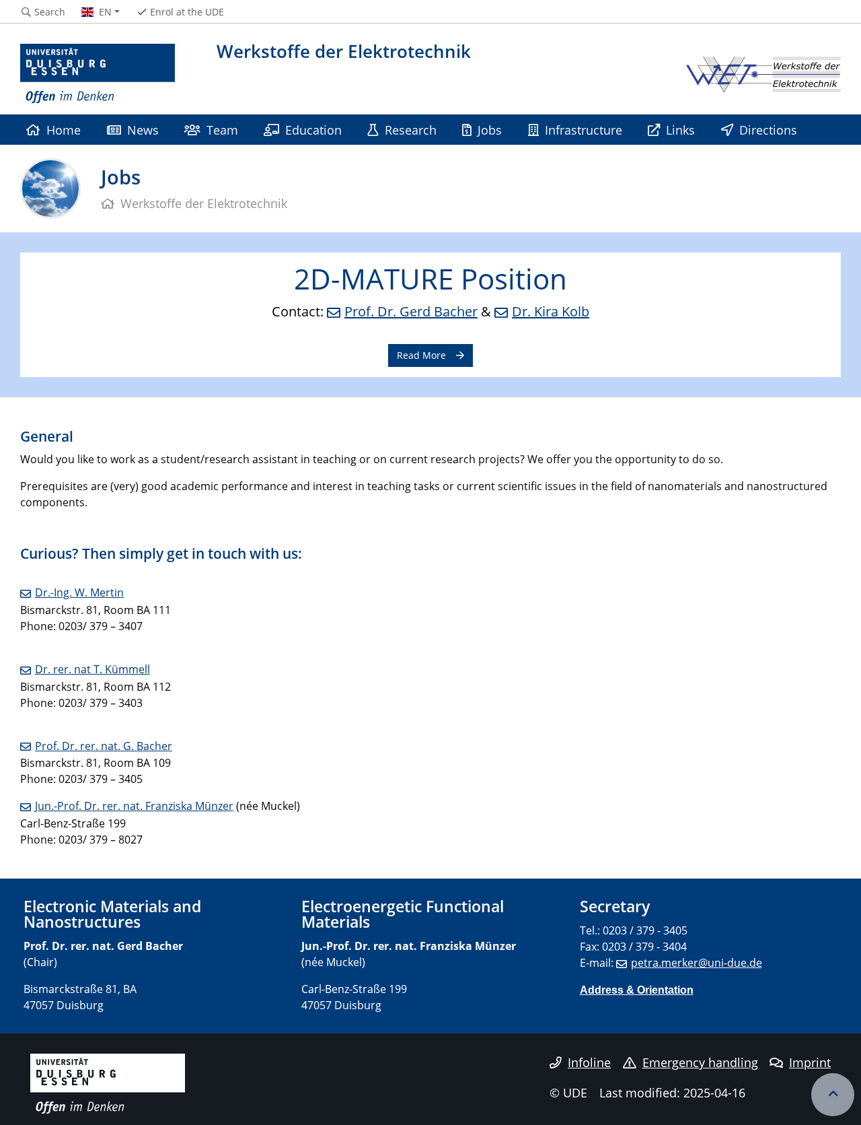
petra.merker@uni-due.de (696, 962)
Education (313, 129)
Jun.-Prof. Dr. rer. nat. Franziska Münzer (134, 805)
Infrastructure (583, 129)
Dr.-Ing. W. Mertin (79, 592)
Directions (768, 129)
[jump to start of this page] (832, 1094)
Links (680, 129)
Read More (421, 355)
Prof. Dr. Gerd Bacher (411, 311)
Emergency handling (700, 1062)
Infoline (589, 1062)
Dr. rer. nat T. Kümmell (92, 669)
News (143, 129)
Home (63, 129)
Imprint (810, 1062)
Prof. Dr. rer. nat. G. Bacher (103, 746)
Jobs (490, 129)
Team (222, 129)
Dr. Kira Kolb (550, 311)
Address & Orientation (637, 990)
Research (411, 129)
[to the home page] (97, 74)
